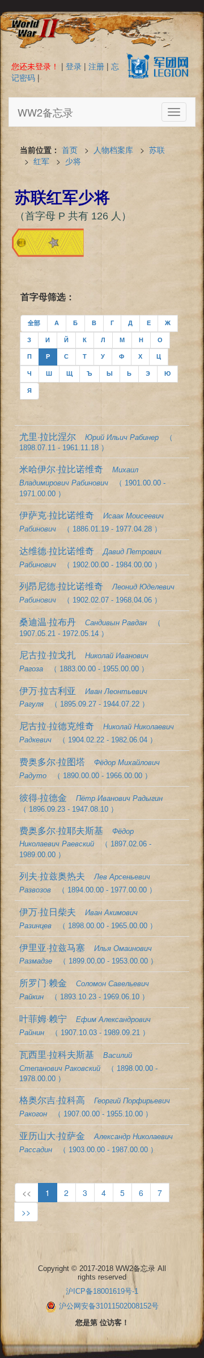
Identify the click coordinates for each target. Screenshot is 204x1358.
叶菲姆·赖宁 (85, 1024)
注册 (96, 66)
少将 (73, 161)
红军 (41, 161)
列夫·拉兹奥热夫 (87, 881)
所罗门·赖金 (84, 988)
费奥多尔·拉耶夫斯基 (85, 841)
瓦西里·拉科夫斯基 (88, 1065)
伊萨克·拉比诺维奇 (91, 520)
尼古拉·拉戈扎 (83, 660)
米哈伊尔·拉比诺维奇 (92, 480)
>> (26, 1212)
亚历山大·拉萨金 (96, 1141)
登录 (74, 66)
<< (26, 1192)
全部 (34, 322)
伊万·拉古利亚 (84, 696)
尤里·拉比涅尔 (96, 441)
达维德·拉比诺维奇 (90, 556)
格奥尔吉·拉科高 (94, 1105)
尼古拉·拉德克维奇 (96, 731)
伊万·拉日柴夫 (88, 917)
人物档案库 (113, 149)
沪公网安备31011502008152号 (109, 1306)
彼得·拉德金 (91, 802)
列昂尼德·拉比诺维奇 (97, 591)
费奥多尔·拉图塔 (89, 767)
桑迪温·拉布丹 (90, 626)
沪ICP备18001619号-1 (102, 1291)
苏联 (157, 149)
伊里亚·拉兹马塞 (88, 953)
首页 (70, 149)
